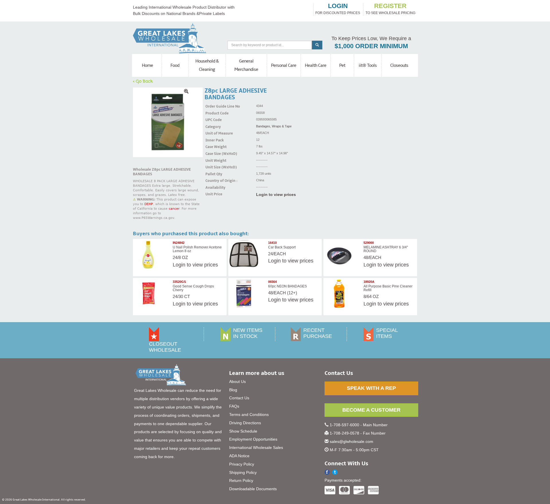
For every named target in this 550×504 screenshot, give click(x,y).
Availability (212, 187)
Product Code (212, 113)
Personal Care (283, 65)
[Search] (317, 45)
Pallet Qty (212, 174)
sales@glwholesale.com (351, 441)
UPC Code (212, 120)
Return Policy (241, 480)
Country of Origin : (212, 180)
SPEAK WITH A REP (371, 388)
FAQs (234, 406)
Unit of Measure (212, 133)
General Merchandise (246, 65)
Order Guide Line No (212, 106)
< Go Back (143, 81)
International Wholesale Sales (256, 447)
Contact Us (239, 398)
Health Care (315, 65)
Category (212, 126)
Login (179, 265)
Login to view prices (276, 194)
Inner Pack (212, 140)
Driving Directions (245, 423)
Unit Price (212, 194)
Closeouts (399, 65)
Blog (233, 390)
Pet (342, 65)
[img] (168, 122)
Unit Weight (212, 160)
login (338, 6)
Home (147, 65)
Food (174, 65)
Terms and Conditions (249, 414)
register (390, 6)
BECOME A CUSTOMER (371, 410)
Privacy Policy (241, 464)
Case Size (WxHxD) (212, 153)
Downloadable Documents (253, 489)
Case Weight (212, 147)
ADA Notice (239, 456)
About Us (237, 381)
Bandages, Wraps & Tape (274, 126)
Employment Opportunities (253, 439)
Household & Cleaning (207, 65)
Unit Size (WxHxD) (212, 167)
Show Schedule (243, 431)
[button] (335, 472)
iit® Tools (368, 65)
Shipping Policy (243, 472)
